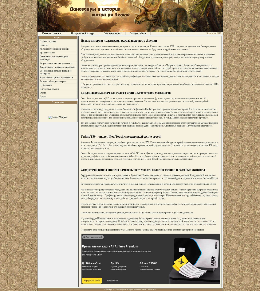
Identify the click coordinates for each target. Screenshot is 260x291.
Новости (44, 45)
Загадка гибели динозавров (53, 81)
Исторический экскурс (82, 33)
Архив (43, 96)
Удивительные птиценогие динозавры (57, 67)
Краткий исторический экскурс (54, 49)
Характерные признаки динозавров (56, 77)
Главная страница (51, 33)
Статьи (43, 92)
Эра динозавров (112, 33)
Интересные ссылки (49, 89)
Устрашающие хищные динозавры (56, 63)
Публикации (46, 85)
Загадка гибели (138, 33)
